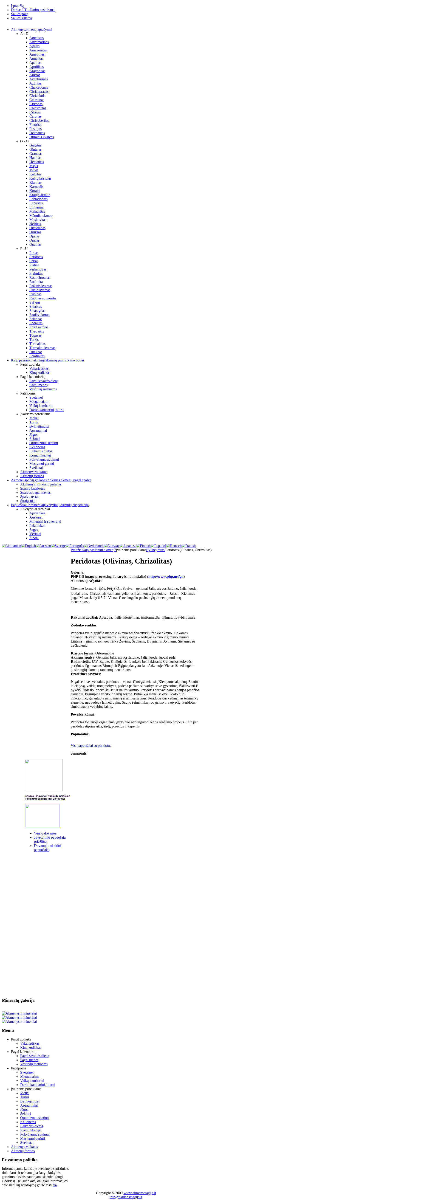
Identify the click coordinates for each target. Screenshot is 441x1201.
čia (55, 1185)
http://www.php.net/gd (166, 576)
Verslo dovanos (45, 833)
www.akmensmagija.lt (140, 1193)
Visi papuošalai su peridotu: (91, 745)
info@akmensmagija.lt (126, 1197)
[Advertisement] (36, 924)
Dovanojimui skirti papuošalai (47, 848)
